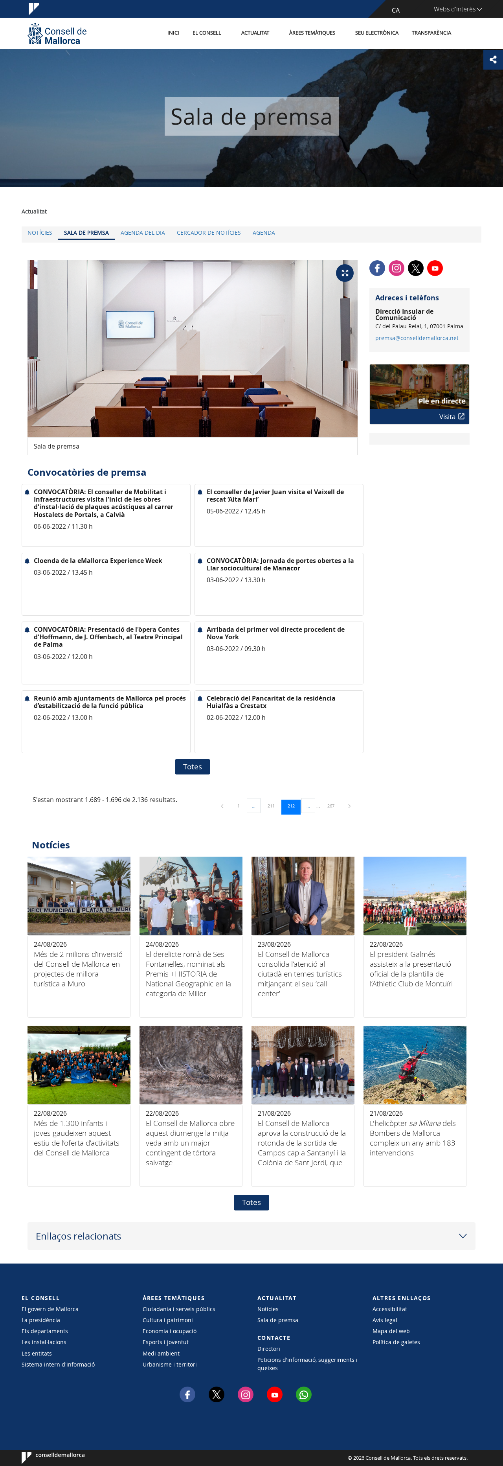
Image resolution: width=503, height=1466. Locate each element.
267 (333, 805)
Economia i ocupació (169, 1331)
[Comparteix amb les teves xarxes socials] (493, 60)
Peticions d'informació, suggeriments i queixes (307, 1364)
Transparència (431, 32)
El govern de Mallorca (50, 1309)
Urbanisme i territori (170, 1364)
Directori (268, 1348)
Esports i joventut (166, 1342)
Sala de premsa (86, 232)
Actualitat (255, 32)
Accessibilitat (390, 1309)
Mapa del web (391, 1331)
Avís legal (385, 1320)
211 (274, 805)
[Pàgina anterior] (222, 805)
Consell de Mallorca (45, 1458)
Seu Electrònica (376, 32)
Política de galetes (396, 1342)
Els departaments (45, 1331)
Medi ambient (161, 1353)
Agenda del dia (143, 232)
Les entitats (37, 1353)
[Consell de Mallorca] (57, 33)
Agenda (264, 232)
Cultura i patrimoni (168, 1320)
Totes (192, 767)
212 (294, 805)
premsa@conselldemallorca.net (417, 338)
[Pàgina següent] (349, 805)
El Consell (207, 32)
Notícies (40, 232)
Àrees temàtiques (312, 32)
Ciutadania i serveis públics (179, 1309)
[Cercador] (466, 33)
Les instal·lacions (44, 1342)
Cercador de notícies (209, 232)
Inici (173, 32)
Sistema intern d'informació (58, 1364)
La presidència (41, 1320)
